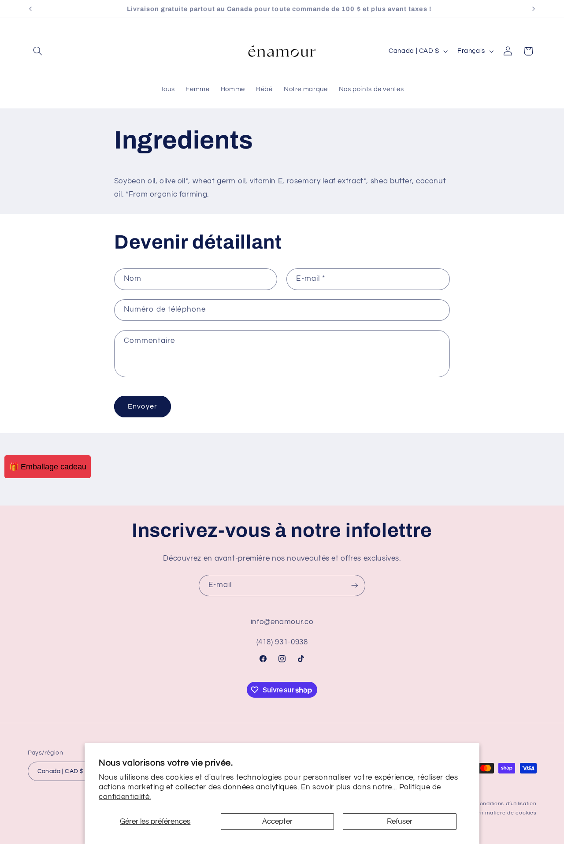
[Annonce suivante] (533, 9)
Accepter (277, 821)
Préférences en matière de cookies (489, 813)
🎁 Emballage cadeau (47, 466)
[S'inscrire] (355, 585)
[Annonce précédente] (30, 9)
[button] (38, 51)
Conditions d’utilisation (506, 803)
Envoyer (142, 406)
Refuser (399, 821)
